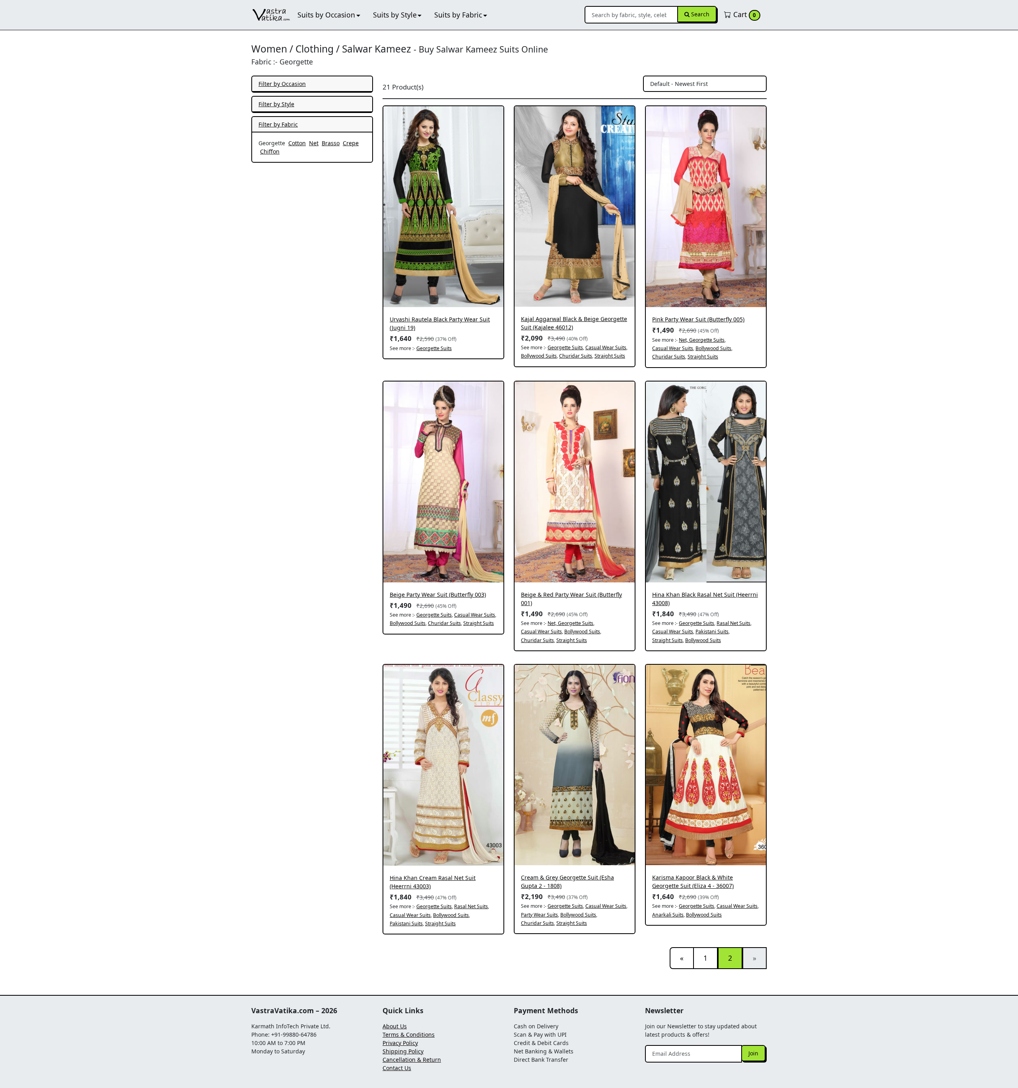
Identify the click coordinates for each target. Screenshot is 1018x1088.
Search (699, 14)
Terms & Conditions (409, 1034)
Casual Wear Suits (605, 347)
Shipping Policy (403, 1051)
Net (314, 143)
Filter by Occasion (282, 84)
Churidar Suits (575, 355)
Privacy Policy (400, 1043)
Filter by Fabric (278, 124)
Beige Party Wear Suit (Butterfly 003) (438, 594)
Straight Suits (609, 355)
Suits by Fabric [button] (458, 14)
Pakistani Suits (712, 631)
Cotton (297, 143)
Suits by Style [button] (395, 14)
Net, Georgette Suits (702, 340)
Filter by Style (276, 104)
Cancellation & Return (412, 1059)
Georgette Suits (434, 348)
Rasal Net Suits (733, 623)
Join (753, 1053)
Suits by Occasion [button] (326, 14)
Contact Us (397, 1068)
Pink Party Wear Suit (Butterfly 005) (698, 319)
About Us (395, 1026)
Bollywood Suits (539, 355)
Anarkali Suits (668, 914)
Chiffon (270, 151)
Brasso (331, 143)
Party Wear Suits (539, 914)
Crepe (351, 143)
